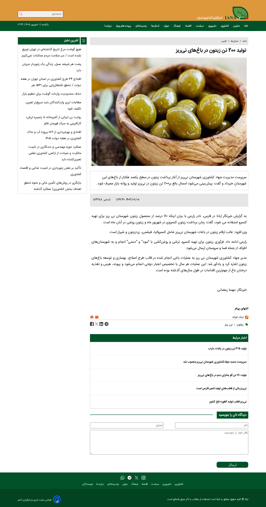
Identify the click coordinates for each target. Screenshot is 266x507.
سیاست (200, 26)
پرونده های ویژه (123, 26)
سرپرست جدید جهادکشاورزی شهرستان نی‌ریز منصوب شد (215, 362)
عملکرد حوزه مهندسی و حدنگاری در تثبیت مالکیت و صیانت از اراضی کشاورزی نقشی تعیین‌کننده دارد (54, 153)
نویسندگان (88, 484)
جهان (166, 26)
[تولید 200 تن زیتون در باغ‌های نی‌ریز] (106, 324)
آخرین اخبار (71, 40)
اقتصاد (188, 26)
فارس (223, 41)
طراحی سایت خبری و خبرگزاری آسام (34, 500)
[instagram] (143, 478)
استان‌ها (155, 26)
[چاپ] (92, 317)
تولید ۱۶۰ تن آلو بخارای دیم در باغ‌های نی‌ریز (222, 375)
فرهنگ (177, 26)
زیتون (239, 324)
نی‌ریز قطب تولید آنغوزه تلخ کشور (228, 401)
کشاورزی (225, 26)
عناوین (236, 26)
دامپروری (212, 26)
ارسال (232, 464)
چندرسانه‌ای (141, 26)
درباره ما (108, 26)
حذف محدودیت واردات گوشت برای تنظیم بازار (51, 94)
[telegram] (129, 478)
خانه (246, 26)
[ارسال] (96, 317)
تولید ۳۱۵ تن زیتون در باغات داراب (227, 348)
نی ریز (229, 324)
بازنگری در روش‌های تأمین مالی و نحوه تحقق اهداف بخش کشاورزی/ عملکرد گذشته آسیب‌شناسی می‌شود (52, 189)
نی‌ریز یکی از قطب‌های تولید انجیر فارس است (221, 388)
